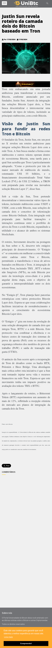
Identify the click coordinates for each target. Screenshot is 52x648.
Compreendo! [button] (26, 643)
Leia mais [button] (8, 637)
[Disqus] (26, 507)
